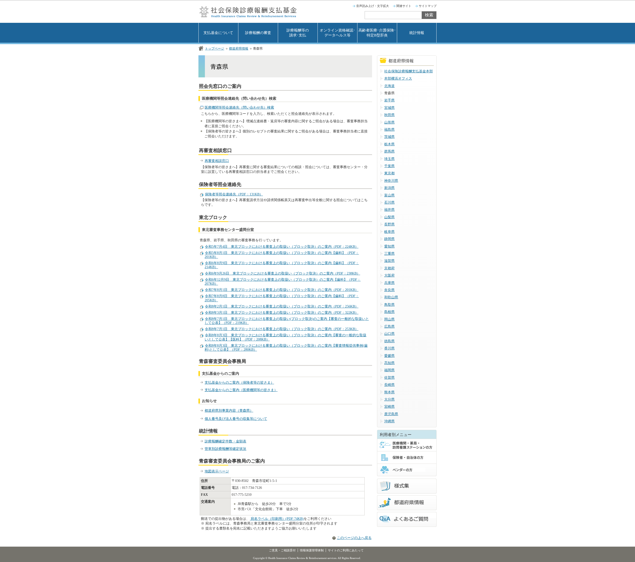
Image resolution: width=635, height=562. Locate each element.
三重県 (389, 253)
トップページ (214, 48)
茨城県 (389, 137)
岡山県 (389, 319)
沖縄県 (389, 421)
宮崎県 (389, 406)
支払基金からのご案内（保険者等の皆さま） (239, 382)
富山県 (389, 195)
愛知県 (389, 246)
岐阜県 (389, 232)
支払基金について (218, 33)
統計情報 (416, 33)
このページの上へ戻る (354, 538)
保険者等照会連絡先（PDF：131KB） (234, 194)
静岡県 (389, 239)
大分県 (389, 399)
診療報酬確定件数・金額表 (225, 441)
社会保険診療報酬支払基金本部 (408, 71)
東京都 (389, 173)
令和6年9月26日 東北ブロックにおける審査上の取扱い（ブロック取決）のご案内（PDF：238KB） (282, 273)
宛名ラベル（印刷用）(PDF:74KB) (277, 519)
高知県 (389, 363)
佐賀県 (389, 377)
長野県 (389, 224)
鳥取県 (389, 305)
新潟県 (389, 188)
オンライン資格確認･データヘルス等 (337, 32)
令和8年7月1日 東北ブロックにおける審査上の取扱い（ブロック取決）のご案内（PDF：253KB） (281, 329)
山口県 (389, 334)
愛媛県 (389, 356)
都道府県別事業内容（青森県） (229, 410)
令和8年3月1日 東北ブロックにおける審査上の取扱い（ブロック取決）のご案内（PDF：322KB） (281, 312)
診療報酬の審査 (258, 33)
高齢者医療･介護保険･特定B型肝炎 (377, 32)
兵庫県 (389, 283)
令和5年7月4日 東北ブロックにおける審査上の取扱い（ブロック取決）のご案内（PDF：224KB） (281, 247)
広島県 (389, 326)
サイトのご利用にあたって (346, 550)
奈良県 (389, 290)
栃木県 (389, 144)
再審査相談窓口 (217, 161)
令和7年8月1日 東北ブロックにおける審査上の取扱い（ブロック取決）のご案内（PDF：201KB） (281, 290)
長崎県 (389, 385)
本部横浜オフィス (398, 78)
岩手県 (389, 100)
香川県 (389, 348)
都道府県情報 (238, 48)
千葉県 (389, 166)
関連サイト (403, 6)
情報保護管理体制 (312, 550)
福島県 (389, 129)
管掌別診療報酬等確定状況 (225, 449)
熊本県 (389, 392)
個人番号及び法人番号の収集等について (236, 419)
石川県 (389, 202)
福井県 (389, 210)
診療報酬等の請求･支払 (297, 32)
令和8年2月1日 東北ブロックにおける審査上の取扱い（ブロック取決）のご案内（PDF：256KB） (281, 306)
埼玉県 (389, 159)
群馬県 (389, 151)
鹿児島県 (391, 414)
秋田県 (389, 115)
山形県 (389, 122)
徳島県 (389, 341)
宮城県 (389, 108)
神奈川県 (391, 181)
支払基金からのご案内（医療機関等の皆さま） (241, 390)
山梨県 (389, 217)
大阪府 (389, 275)
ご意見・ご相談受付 (282, 550)
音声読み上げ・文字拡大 (372, 6)
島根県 (389, 312)
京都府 (389, 268)
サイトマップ (428, 6)
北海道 (389, 86)
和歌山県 (391, 297)
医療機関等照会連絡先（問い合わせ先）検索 (239, 107)
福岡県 (389, 370)
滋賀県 (389, 261)
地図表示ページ (217, 471)
